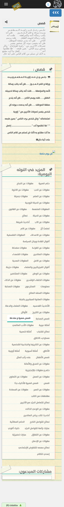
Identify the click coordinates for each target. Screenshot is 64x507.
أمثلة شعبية (25, 332)
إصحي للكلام (43, 454)
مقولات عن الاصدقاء (40, 235)
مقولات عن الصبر (41, 390)
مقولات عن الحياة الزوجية (37, 203)
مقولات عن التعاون (18, 377)
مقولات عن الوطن (41, 274)
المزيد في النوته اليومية (34, 171)
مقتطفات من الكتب (40, 396)
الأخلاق (46, 351)
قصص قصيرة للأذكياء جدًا (26, 383)
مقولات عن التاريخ (41, 312)
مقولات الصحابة (12, 286)
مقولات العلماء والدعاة (16, 306)
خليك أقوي (13, 428)
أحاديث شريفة (23, 222)
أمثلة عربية (44, 325)
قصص (39, 69)
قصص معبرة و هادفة (20, 318)
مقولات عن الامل (42, 261)
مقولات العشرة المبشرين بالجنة (34, 299)
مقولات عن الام (28, 228)
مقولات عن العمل (41, 377)
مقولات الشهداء (20, 254)
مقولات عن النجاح (25, 183)
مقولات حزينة (12, 267)
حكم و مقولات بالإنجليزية (37, 370)
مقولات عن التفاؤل (41, 435)
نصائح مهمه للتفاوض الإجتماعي (34, 448)
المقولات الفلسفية (16, 235)
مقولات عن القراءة (41, 248)
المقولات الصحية (20, 261)
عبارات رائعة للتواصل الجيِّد (37, 428)
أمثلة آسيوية (31, 351)
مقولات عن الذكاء (12, 280)
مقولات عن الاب (42, 222)
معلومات (45, 286)
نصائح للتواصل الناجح (40, 422)
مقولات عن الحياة (41, 216)
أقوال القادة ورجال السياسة (36, 241)
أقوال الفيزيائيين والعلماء (37, 267)
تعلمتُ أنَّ (45, 228)
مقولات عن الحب (42, 190)
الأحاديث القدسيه (41, 306)
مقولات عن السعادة (18, 390)
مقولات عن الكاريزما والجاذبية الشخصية (31, 344)
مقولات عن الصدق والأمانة (37, 364)
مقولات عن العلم (41, 196)
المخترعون (30, 286)
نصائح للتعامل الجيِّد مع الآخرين (35, 402)
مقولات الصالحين (41, 254)
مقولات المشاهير (18, 274)
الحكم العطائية (17, 422)
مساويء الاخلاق (42, 338)
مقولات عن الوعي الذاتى (37, 409)
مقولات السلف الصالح (39, 293)
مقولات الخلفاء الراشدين (38, 280)
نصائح (25, 216)
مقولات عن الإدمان (41, 441)
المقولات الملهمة (41, 209)
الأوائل (24, 312)
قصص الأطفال (43, 357)
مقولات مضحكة (19, 248)
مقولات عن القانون (18, 209)
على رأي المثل (23, 357)
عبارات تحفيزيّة (19, 435)
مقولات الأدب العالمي (23, 325)
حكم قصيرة (44, 183)
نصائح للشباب (43, 332)
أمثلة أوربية (14, 351)
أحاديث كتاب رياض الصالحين (36, 415)
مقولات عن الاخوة (20, 190)
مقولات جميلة (21, 196)
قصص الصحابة (43, 319)
